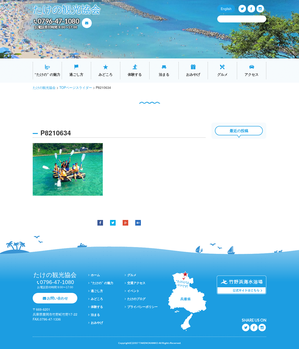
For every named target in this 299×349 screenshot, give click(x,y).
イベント (133, 290)
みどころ (106, 74)
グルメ (222, 74)
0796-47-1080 (58, 21)
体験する (135, 74)
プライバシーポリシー (142, 306)
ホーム (95, 275)
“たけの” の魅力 (47, 74)
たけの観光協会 (66, 9)
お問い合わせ (57, 298)
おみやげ (193, 74)
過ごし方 (76, 74)
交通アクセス (136, 283)
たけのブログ (136, 298)
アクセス (252, 74)
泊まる (164, 74)
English (226, 8)
